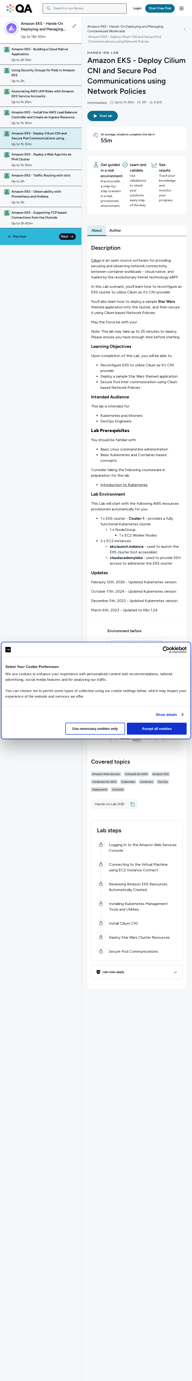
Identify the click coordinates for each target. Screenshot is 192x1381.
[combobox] (85, 8)
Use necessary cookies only (95, 729)
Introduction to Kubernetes (124, 485)
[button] (137, 8)
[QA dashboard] (19, 8)
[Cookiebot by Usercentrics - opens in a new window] (166, 649)
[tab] (97, 230)
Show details (166, 715)
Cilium (96, 260)
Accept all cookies (157, 729)
